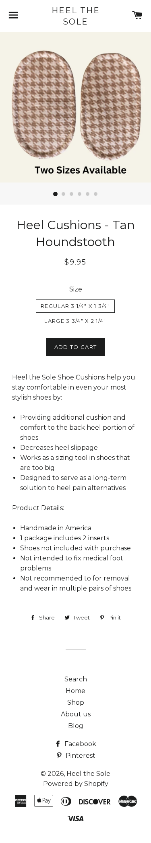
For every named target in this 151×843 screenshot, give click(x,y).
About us (76, 714)
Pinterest (79, 755)
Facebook (79, 744)
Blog (75, 726)
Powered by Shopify (75, 784)
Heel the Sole (76, 16)
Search (75, 679)
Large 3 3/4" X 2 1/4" (75, 321)
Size (75, 289)
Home (75, 691)
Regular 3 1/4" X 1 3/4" (75, 306)
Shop (75, 702)
